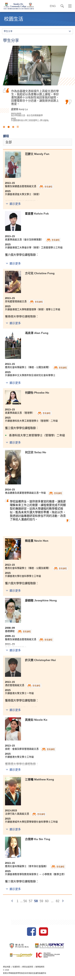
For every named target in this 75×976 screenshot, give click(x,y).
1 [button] (4, 127)
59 (41, 901)
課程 (6, 136)
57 (30, 901)
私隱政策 (16, 967)
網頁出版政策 (27, 967)
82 (57, 901)
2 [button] (9, 127)
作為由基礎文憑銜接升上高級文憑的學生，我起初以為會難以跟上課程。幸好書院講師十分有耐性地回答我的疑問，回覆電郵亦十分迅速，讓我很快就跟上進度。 (35, 97)
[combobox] (37, 142)
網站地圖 (6, 967)
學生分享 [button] (8, 31)
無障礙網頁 (39, 967)
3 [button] (13, 127)
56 (25, 901)
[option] (37, 84)
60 (47, 901)
